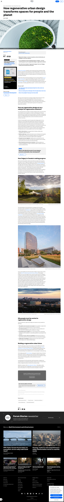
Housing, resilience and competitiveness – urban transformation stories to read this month (46, 449)
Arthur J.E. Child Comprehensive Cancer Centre (29, 272)
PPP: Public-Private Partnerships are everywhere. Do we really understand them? (15, 449)
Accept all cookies (56, 497)
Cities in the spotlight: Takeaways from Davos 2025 (28, 92)
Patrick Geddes (29, 353)
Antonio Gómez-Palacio (7, 51)
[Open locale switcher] (1, 499)
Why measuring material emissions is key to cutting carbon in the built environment (53, 467)
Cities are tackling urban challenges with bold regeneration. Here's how (32, 90)
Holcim (21, 81)
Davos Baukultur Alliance (32, 365)
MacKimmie (28, 209)
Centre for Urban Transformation (24, 53)
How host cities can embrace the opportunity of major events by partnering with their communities (10, 467)
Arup (19, 81)
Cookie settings (56, 499)
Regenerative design (21, 70)
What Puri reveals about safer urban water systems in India (38, 467)
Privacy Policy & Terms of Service (32, 496)
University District (41, 163)
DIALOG (25, 81)
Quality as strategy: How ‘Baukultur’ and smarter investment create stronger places (24, 467)
